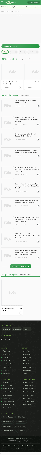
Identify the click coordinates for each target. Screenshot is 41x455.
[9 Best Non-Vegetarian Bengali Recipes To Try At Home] (7, 139)
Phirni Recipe (27, 405)
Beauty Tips (27, 370)
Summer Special (28, 379)
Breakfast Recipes (8, 430)
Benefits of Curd (28, 392)
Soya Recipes (7, 395)
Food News (27, 329)
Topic (7, 11)
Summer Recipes (28, 382)
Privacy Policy (7, 446)
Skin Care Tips (28, 395)
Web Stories (33, 52)
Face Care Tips (28, 398)
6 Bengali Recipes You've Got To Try (12, 309)
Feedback (25, 446)
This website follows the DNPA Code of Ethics (20, 438)
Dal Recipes (6, 398)
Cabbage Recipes (8, 401)
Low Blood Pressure (9, 364)
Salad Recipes (7, 385)
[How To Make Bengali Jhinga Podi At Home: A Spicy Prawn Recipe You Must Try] (7, 189)
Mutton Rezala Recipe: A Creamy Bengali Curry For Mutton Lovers (26, 151)
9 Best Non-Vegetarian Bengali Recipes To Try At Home (25, 135)
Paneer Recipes (8, 388)
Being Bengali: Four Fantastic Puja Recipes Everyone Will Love (26, 201)
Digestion (6, 370)
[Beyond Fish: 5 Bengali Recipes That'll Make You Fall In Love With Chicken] (7, 122)
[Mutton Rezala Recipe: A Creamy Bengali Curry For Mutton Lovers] (7, 156)
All (5, 52)
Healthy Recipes (14, 7)
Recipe (13, 52)
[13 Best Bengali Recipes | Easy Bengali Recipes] (7, 106)
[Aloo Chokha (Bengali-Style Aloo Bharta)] (12, 71)
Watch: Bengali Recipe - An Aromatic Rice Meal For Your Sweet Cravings (27, 219)
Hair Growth (27, 357)
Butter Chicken (7, 426)
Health (4, 348)
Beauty (25, 348)
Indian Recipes (7, 414)
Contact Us (19, 448)
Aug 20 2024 (5, 313)
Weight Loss (6, 329)
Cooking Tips (17, 329)
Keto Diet (6, 357)
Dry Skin (26, 360)
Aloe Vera (26, 351)
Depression (6, 360)
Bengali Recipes (14, 11)
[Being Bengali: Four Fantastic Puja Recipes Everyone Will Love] (7, 206)
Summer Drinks (28, 388)
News (22, 52)
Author (33, 446)
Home (3, 11)
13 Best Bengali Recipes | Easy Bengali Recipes (25, 101)
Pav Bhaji (20, 430)
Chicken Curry (21, 417)
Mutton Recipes (8, 421)
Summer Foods (28, 385)
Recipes (3, 7)
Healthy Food (7, 367)
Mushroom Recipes (9, 392)
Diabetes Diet (7, 354)
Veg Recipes (6, 379)
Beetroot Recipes (8, 405)
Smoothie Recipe (28, 401)
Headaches (6, 373)
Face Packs (27, 367)
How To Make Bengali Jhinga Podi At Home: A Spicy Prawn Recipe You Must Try (27, 186)
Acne (25, 373)
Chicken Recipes (8, 417)
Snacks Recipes (27, 7)
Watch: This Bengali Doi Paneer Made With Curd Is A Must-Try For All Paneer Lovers (27, 236)
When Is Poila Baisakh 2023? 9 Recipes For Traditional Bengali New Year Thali (27, 169)
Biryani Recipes (21, 421)
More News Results (19, 266)
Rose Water (27, 354)
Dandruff (26, 364)
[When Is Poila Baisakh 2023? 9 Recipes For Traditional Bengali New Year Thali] (7, 172)
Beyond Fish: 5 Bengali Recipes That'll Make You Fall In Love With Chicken (26, 119)
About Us (16, 446)
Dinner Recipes (7, 382)
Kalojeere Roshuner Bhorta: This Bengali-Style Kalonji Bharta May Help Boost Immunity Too (26, 252)
